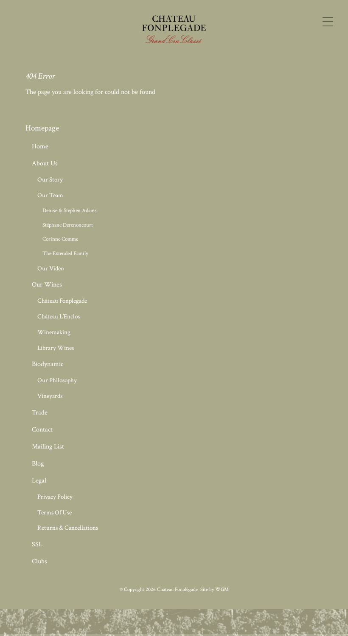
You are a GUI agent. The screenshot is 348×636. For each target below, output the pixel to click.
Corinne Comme (60, 239)
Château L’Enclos (58, 316)
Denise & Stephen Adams (69, 210)
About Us (45, 163)
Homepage (42, 128)
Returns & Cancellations (67, 528)
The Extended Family (65, 253)
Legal (39, 480)
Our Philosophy (57, 380)
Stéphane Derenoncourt (67, 225)
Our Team (50, 195)
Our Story (50, 180)
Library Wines (55, 348)
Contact (42, 429)
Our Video (50, 268)
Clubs (39, 561)
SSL (37, 544)
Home (40, 146)
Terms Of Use (54, 512)
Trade (40, 412)
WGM (222, 589)
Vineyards (49, 396)
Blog (38, 463)
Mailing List (48, 446)
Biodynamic (47, 364)
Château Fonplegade (62, 301)
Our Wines (47, 284)
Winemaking (53, 332)
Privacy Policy (55, 497)
